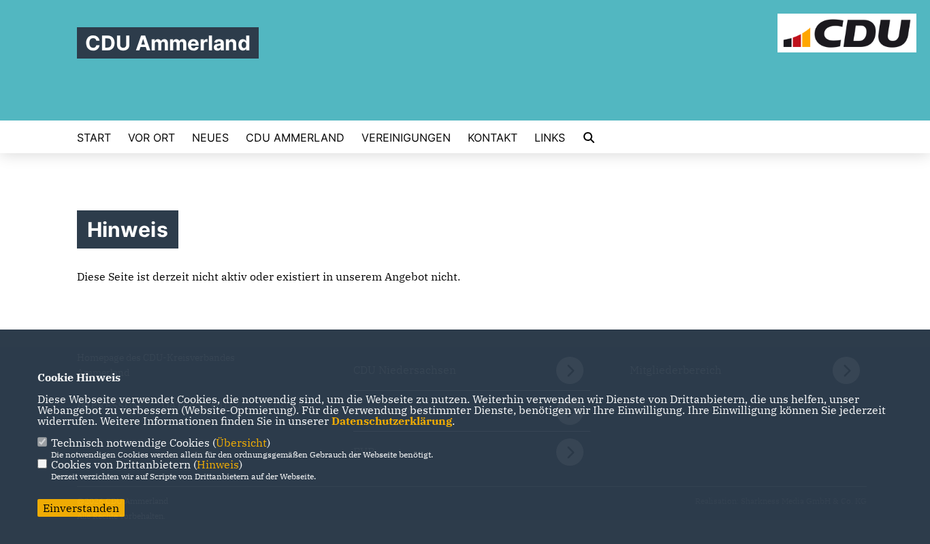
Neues (210, 137)
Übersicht (241, 442)
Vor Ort (151, 137)
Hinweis (218, 464)
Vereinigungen (406, 137)
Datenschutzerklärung (392, 421)
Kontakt (492, 137)
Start (94, 137)
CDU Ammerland (295, 137)
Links (549, 137)
